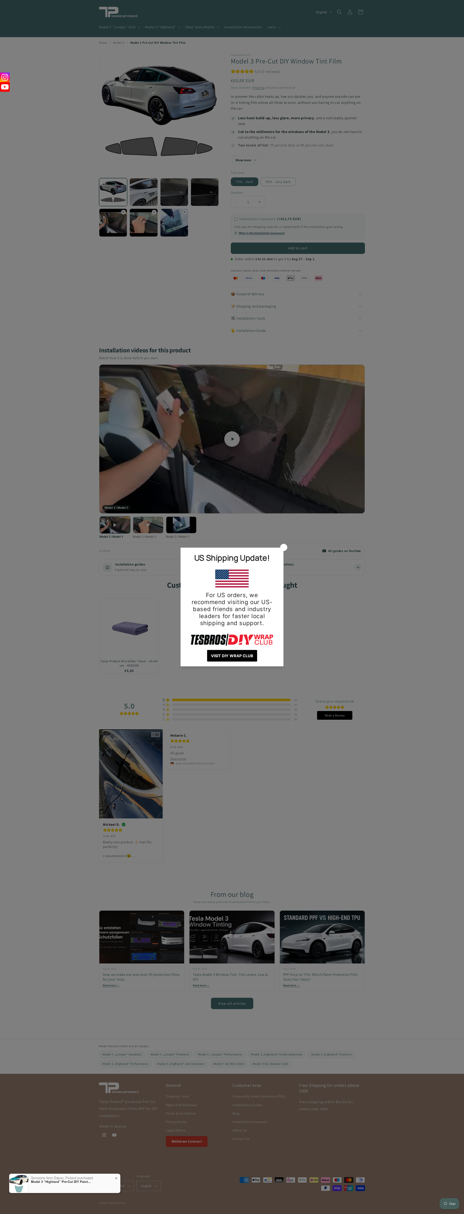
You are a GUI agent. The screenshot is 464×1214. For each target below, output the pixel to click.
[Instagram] (5, 77)
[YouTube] (5, 87)
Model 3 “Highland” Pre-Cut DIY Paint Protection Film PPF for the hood (61, 1182)
